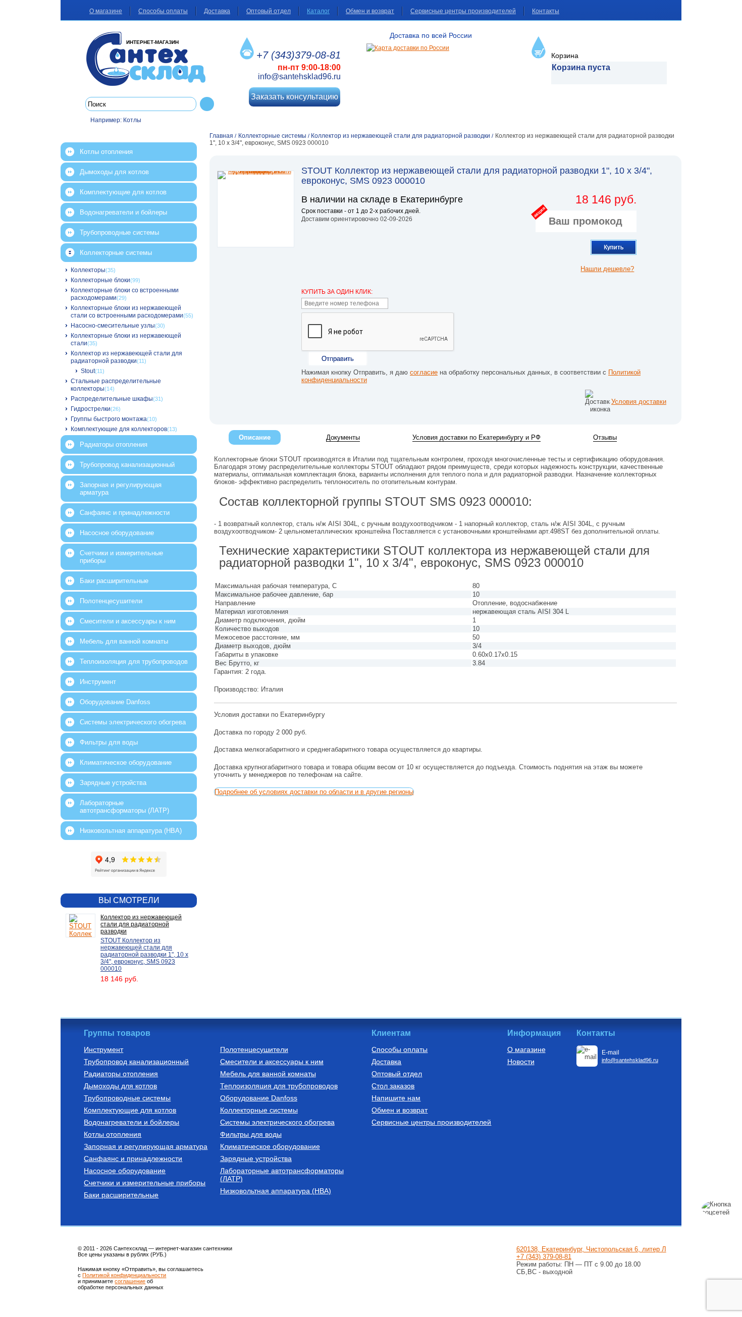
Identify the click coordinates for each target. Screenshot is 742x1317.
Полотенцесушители (111, 601)
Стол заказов (393, 1086)
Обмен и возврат (370, 11)
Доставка (217, 11)
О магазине (105, 11)
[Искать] (207, 104)
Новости (521, 1062)
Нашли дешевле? (607, 269)
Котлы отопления (106, 151)
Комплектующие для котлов (123, 192)
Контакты (545, 11)
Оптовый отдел (268, 11)
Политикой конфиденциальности (124, 1275)
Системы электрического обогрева (133, 722)
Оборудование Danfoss (115, 702)
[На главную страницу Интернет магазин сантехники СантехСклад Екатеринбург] (149, 59)
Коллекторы (88, 270)
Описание (255, 437)
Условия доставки (638, 401)
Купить (613, 247)
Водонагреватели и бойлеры (123, 212)
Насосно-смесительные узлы (113, 325)
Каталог (318, 11)
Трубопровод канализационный (127, 464)
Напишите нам (396, 1098)
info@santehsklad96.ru (299, 76)
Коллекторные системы (116, 252)
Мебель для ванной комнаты (124, 641)
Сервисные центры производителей (463, 11)
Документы (343, 437)
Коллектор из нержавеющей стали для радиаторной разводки (126, 357)
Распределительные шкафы (112, 398)
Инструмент (98, 682)
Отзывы (605, 437)
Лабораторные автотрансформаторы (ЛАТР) (124, 806)
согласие (424, 372)
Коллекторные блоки (100, 280)
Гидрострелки (91, 408)
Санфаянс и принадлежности (125, 512)
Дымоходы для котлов (114, 172)
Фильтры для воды (109, 742)
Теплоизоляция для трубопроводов (134, 661)
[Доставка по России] (407, 47)
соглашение (130, 1281)
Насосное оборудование (117, 533)
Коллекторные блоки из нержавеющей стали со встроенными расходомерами (127, 311)
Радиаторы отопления (113, 444)
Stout (88, 371)
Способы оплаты (163, 11)
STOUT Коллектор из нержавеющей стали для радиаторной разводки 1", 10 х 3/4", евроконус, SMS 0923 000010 (144, 954)
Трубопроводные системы (119, 232)
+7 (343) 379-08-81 (543, 1256)
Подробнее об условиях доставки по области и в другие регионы (314, 792)
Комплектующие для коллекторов (119, 429)
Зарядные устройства (113, 782)
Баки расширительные (114, 581)
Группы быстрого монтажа (109, 419)
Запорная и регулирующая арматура (121, 488)
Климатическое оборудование (126, 762)
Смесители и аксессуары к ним (128, 621)
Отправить (338, 358)
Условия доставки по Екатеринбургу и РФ (476, 437)
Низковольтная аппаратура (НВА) (131, 830)
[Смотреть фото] (255, 209)
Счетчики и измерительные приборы (121, 556)
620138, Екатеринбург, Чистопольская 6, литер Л (591, 1249)
